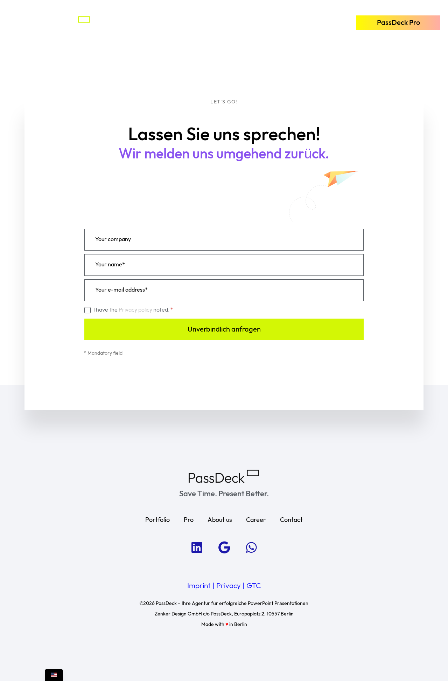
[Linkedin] (196, 547)
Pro (189, 520)
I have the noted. (132, 310)
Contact (291, 520)
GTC (253, 586)
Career (256, 520)
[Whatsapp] (251, 547)
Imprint (199, 586)
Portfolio (157, 520)
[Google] (224, 547)
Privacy (228, 586)
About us (220, 520)
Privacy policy (136, 310)
